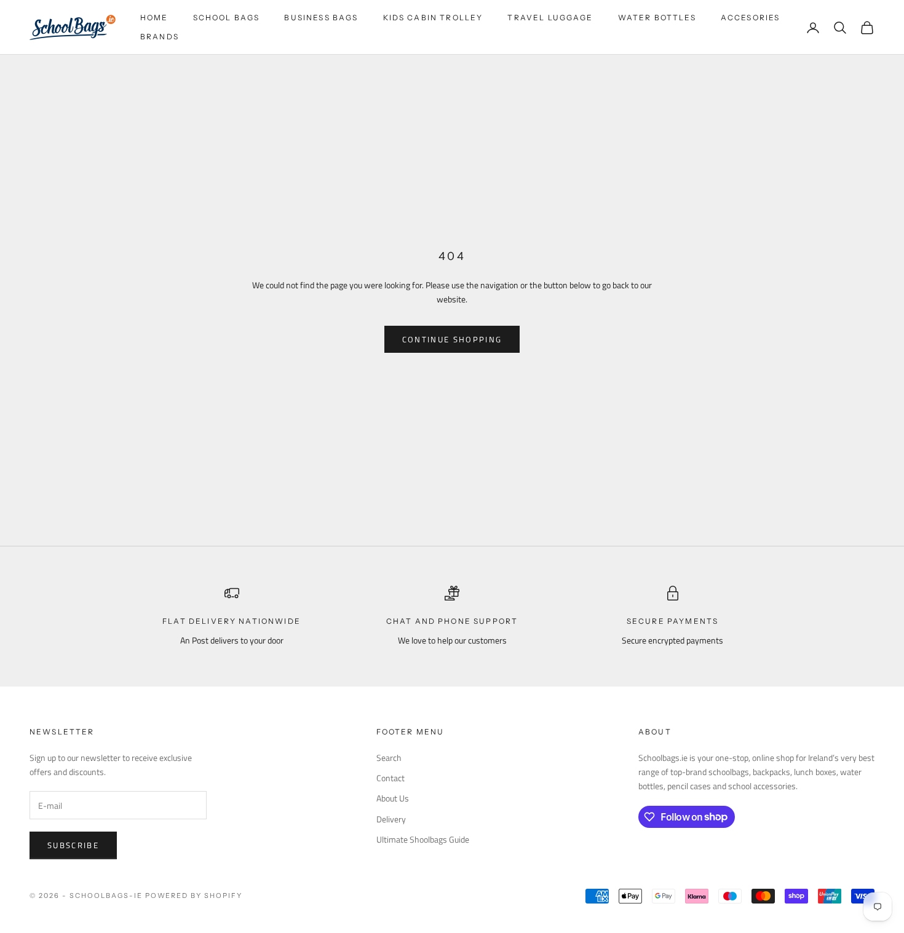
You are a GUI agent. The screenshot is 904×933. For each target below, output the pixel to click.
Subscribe (73, 845)
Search (389, 757)
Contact (390, 777)
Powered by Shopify (194, 895)
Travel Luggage (550, 17)
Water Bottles (657, 17)
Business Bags (321, 17)
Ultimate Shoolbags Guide (422, 839)
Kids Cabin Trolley (433, 17)
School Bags (226, 17)
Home (154, 17)
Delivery (391, 819)
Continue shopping (452, 339)
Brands (159, 36)
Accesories (750, 17)
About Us (392, 798)
